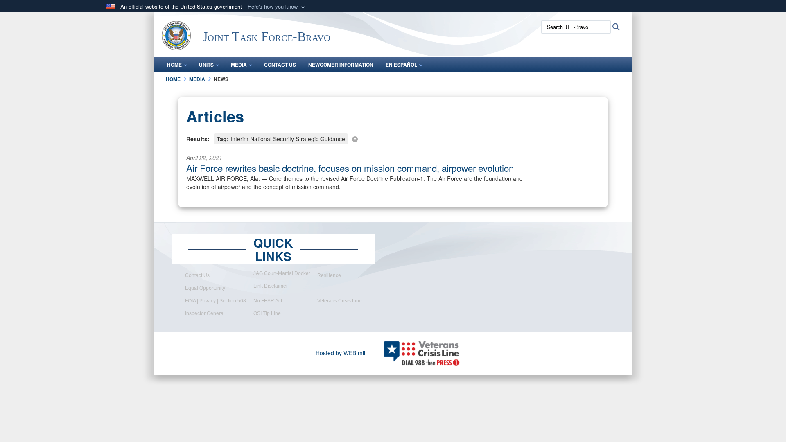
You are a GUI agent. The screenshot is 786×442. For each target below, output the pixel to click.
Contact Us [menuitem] (280, 64)
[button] (277, 6)
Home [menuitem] (174, 64)
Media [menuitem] (239, 64)
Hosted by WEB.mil (340, 353)
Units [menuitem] (206, 64)
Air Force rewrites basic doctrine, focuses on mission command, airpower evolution (350, 167)
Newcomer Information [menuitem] (340, 64)
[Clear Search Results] (393, 138)
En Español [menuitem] (401, 64)
